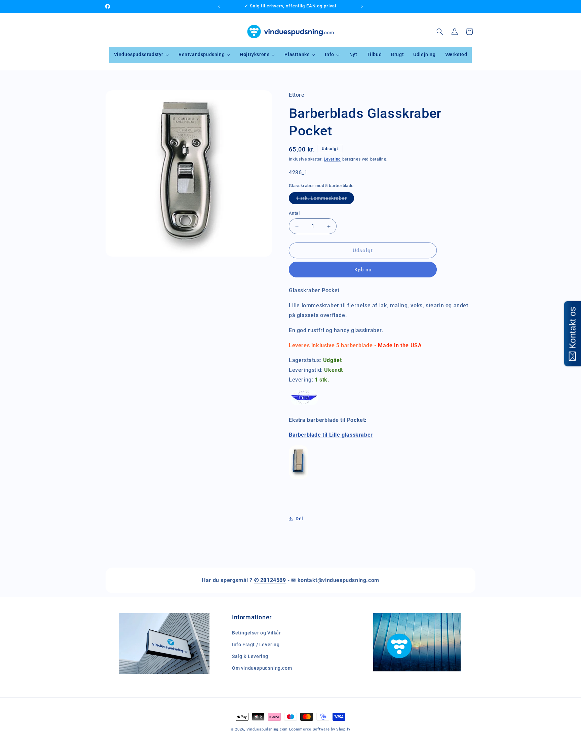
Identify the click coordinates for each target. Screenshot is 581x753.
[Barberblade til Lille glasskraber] (298, 478)
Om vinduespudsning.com (262, 668)
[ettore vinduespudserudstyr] (304, 405)
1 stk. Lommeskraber (325, 199)
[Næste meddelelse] (362, 6)
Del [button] (299, 518)
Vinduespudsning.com (267, 729)
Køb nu (363, 270)
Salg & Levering (250, 656)
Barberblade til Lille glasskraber (331, 435)
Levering (332, 159)
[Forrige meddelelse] (218, 6)
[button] (439, 31)
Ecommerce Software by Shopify (319, 729)
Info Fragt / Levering (256, 644)
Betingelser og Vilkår (256, 632)
